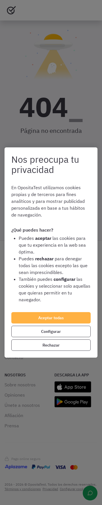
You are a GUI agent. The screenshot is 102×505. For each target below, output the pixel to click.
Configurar (51, 331)
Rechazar (51, 345)
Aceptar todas (51, 317)
